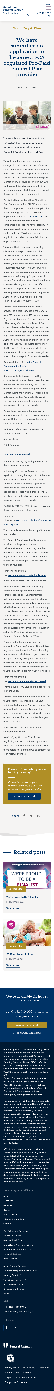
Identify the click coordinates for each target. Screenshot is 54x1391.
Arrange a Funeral (24, 796)
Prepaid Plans (10, 1214)
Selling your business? (14, 1279)
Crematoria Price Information (18, 1244)
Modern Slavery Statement (18, 1372)
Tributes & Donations (13, 1218)
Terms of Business (12, 1253)
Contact (7, 1223)
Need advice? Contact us (27, 1032)
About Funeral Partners (14, 1266)
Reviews (7, 1209)
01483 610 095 (29, 785)
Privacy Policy (12, 1367)
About (6, 1196)
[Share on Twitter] (31, 816)
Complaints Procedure (16, 1382)
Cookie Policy (28, 1367)
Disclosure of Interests (14, 1288)
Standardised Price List (14, 1240)
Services (7, 1205)
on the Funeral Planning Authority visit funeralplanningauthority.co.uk (22, 366)
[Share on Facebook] (24, 816)
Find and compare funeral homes (20, 1270)
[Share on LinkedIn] (38, 816)
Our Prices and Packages (16, 1231)
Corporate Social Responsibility (20, 1377)
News (6, 1293)
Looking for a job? (12, 1275)
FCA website (36, 216)
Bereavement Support (14, 1284)
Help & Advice (10, 1258)
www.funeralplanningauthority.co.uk (27, 574)
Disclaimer (43, 1367)
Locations (8, 1200)
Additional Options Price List (17, 1249)
